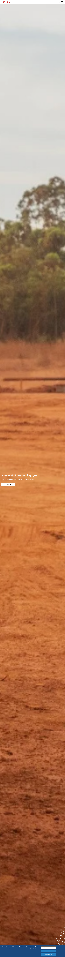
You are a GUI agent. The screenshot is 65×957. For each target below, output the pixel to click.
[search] (59, 2)
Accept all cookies (48, 954)
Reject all (48, 951)
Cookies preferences (48, 947)
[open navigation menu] (62, 2)
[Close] (63, 950)
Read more (8, 484)
